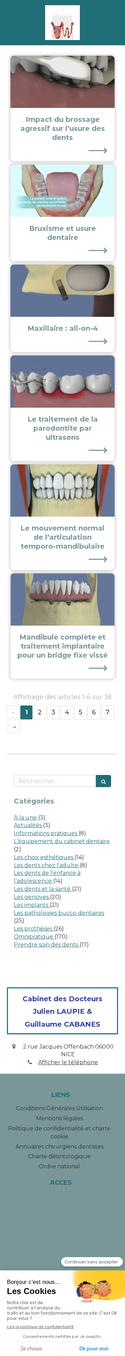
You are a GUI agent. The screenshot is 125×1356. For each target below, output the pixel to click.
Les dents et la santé (43, 889)
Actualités (28, 825)
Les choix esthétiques (44, 857)
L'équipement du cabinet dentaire (62, 841)
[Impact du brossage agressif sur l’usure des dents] (62, 82)
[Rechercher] (103, 781)
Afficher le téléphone (68, 1062)
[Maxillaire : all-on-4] (62, 291)
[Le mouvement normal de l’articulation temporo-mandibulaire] (62, 490)
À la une (26, 817)
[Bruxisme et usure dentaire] (62, 191)
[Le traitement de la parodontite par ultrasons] (62, 381)
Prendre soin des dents (47, 944)
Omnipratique (34, 936)
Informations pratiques (46, 833)
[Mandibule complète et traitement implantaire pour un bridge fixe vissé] (62, 599)
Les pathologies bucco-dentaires (59, 913)
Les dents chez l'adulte (47, 865)
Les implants (32, 905)
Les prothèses (33, 928)
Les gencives (32, 897)
